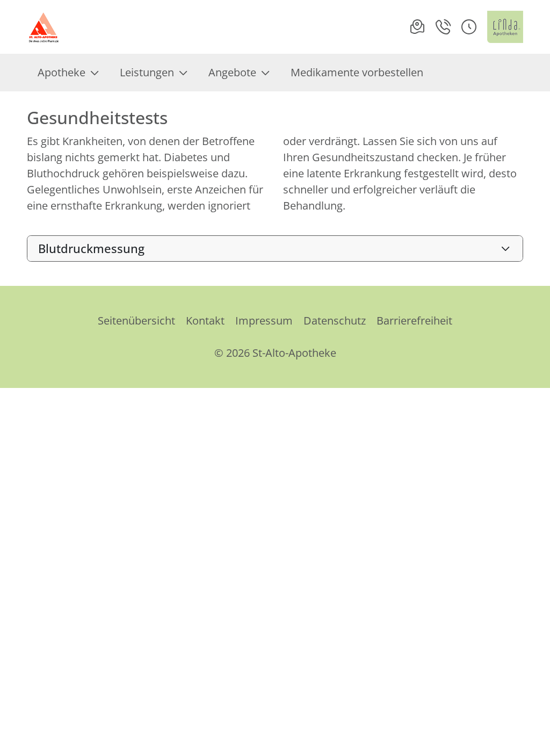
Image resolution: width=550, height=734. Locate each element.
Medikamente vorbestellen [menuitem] (357, 72)
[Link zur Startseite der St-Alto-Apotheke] (44, 27)
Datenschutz (334, 320)
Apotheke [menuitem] (61, 72)
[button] (468, 26)
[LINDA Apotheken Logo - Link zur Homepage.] (505, 27)
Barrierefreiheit (414, 320)
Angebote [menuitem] (232, 72)
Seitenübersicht (136, 320)
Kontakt (205, 320)
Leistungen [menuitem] (147, 72)
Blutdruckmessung (91, 248)
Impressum (264, 320)
